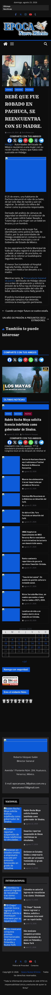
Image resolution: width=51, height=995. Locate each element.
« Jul (24, 661)
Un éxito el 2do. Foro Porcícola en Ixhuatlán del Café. (33, 515)
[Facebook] (9, 140)
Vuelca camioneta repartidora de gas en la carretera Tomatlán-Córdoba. (34, 561)
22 (39, 647)
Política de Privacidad (21, 965)
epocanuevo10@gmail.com (25, 787)
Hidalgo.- (9, 144)
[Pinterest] (25, 140)
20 (25, 647)
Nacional (19, 90)
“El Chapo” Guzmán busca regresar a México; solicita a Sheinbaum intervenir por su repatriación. (33, 913)
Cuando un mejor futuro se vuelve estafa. (26, 311)
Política (28, 414)
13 (25, 643)
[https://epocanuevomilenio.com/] (17, 700)
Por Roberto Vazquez (30, 434)
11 (12, 643)
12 (19, 643)
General (9, 90)
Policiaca (29, 90)
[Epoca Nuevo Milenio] (5, 44)
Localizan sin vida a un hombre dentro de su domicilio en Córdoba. (31, 614)
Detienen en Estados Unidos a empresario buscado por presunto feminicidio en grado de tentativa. (34, 857)
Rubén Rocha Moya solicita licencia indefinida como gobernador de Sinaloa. (23, 424)
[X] (15, 140)
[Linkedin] (20, 140)
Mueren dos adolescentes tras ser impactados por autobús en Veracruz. (32, 482)
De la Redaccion (28, 132)
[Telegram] (41, 140)
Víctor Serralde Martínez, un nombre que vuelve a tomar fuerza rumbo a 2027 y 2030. (34, 597)
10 (5, 643)
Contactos (34, 965)
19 (19, 647)
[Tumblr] (36, 140)
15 (39, 643)
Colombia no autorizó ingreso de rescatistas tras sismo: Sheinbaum (34, 892)
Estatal (8, 414)
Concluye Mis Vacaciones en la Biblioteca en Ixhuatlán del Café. (34, 499)
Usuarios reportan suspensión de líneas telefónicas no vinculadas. (33, 836)
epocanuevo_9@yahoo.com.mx (28, 783)
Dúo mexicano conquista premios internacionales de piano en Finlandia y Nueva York (32, 937)
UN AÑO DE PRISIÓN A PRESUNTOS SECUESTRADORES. (24, 319)
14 (32, 643)
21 (32, 647)
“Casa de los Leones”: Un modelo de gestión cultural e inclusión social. (34, 580)
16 (45, 643)
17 (5, 647)
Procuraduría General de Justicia (25, 279)
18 (12, 647)
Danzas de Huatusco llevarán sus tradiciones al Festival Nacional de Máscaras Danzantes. (34, 463)
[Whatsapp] (30, 140)
